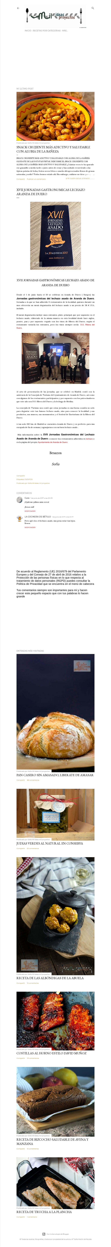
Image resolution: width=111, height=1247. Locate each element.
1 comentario (32, 1217)
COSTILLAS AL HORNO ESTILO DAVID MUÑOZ (51, 1053)
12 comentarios (33, 983)
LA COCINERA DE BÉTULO (38, 517)
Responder (30, 511)
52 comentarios (33, 848)
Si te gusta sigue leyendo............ (80, 178)
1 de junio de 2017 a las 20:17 (63, 517)
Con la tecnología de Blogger (58, 1234)
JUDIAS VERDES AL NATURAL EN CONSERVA (50, 843)
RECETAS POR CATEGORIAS (47, 30)
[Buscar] (92, 7)
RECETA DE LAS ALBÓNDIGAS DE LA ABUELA (50, 978)
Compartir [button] (21, 179)
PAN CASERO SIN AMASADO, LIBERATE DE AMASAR (55, 775)
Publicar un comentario (36, 179)
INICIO (28, 30)
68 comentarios (33, 780)
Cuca (27, 498)
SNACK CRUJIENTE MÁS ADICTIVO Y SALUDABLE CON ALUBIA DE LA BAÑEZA (53, 149)
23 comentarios (33, 1058)
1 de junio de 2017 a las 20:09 (41, 498)
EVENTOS (28, 479)
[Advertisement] (55, 62)
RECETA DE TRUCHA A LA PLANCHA (44, 1212)
